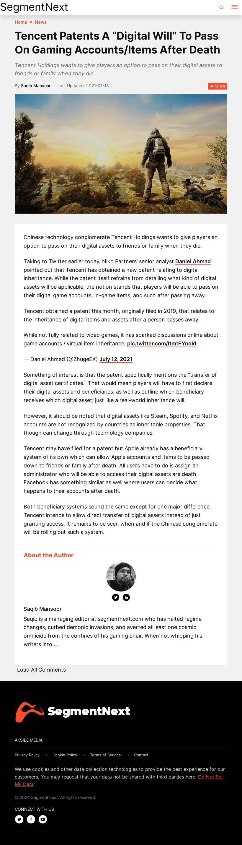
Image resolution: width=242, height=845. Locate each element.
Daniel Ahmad (193, 261)
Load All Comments (41, 670)
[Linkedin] (126, 598)
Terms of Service (105, 755)
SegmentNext (34, 6)
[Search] (221, 7)
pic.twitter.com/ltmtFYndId (161, 343)
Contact (141, 755)
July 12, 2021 (116, 359)
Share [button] (219, 86)
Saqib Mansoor (35, 85)
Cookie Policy (65, 755)
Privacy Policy (27, 755)
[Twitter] (115, 598)
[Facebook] (32, 819)
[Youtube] (44, 819)
